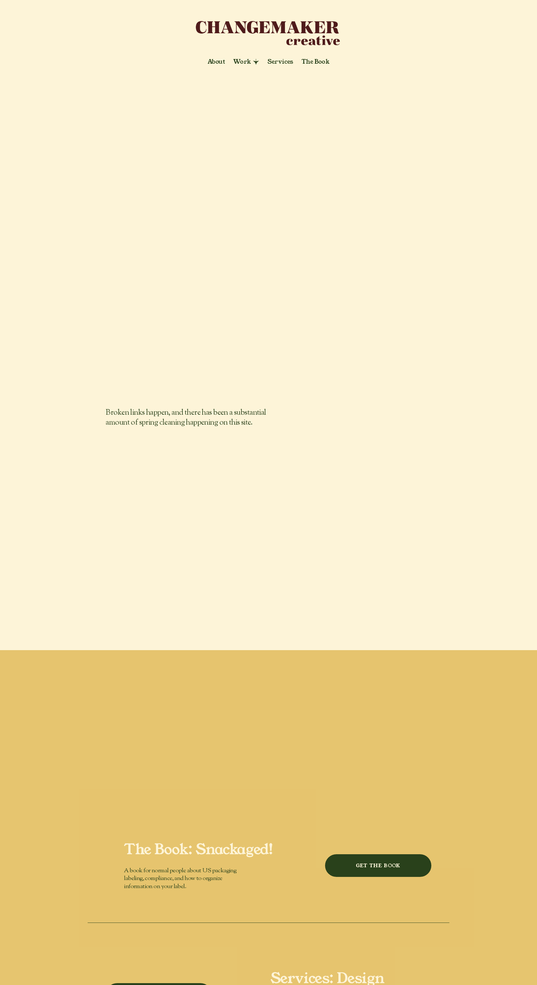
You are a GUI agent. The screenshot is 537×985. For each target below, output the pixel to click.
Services (280, 61)
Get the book (378, 865)
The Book (315, 61)
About (216, 61)
